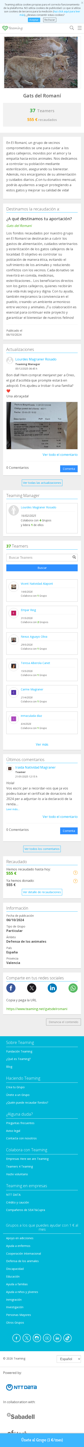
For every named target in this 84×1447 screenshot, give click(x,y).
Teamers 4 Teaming (19, 1166)
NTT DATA (13, 1195)
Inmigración (14, 1299)
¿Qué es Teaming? (18, 1059)
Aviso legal (13, 1131)
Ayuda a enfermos (18, 1246)
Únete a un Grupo (18, 1095)
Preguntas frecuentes (20, 1123)
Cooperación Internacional (23, 1253)
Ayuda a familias (17, 1284)
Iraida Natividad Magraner (35, 767)
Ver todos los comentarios (42, 849)
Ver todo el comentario (60, 454)
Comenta (69, 469)
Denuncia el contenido (63, 1022)
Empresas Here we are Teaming (27, 1159)
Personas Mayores (18, 1315)
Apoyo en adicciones (19, 1238)
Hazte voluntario (17, 1174)
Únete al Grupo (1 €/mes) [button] (42, 1440)
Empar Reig (28, 610)
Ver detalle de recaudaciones (42, 892)
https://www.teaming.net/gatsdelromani (36, 1009)
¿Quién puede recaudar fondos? (27, 1102)
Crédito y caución (17, 1202)
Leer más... (13, 809)
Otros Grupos (15, 1322)
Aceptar (34, 20)
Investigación (14, 1307)
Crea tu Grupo (15, 1087)
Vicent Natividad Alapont (37, 583)
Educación (13, 1276)
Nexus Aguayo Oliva (34, 636)
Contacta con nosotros (21, 1138)
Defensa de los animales (22, 1261)
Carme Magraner (32, 689)
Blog (9, 1067)
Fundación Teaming (19, 1051)
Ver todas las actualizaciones (42, 483)
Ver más (42, 744)
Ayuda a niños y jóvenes (22, 1292)
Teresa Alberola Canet (35, 663)
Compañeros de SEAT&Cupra (25, 1210)
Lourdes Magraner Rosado (35, 359)
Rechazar (49, 20)
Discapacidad (15, 1269)
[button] (75, 872)
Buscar (42, 568)
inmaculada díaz (31, 716)
